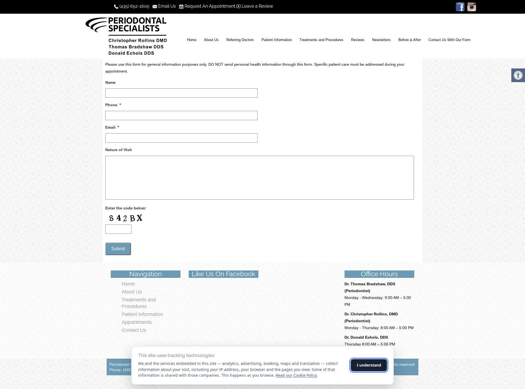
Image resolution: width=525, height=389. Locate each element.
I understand (369, 365)
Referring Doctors (240, 40)
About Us (211, 40)
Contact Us (134, 330)
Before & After (409, 40)
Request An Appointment (210, 6)
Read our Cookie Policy (296, 375)
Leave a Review (257, 6)
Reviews (357, 40)
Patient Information (277, 40)
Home (191, 40)
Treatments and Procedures (321, 40)
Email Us (168, 6)
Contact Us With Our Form (449, 40)
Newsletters (381, 40)
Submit (118, 248)
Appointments (137, 322)
